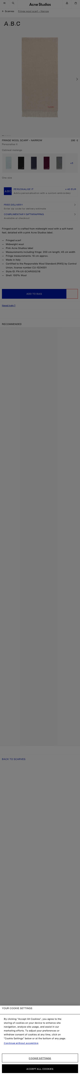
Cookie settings (40, 1058)
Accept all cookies (39, 1069)
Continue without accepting (21, 1043)
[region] (40, 1040)
